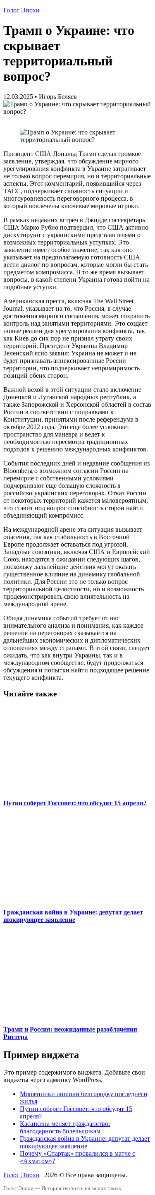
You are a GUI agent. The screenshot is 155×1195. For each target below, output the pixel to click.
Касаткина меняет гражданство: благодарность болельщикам (65, 1127)
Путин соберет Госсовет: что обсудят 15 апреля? (75, 802)
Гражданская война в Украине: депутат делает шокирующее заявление (73, 916)
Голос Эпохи (21, 10)
